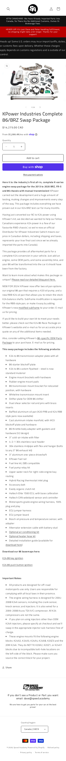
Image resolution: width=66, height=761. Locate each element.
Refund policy (53, 747)
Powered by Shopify (36, 747)
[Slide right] (40, 107)
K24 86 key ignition (12, 558)
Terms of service (42, 752)
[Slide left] (25, 107)
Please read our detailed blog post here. (34, 279)
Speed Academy (20, 747)
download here (14, 545)
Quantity (6, 140)
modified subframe (29, 307)
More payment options (33, 174)
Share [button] (9, 667)
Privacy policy (26, 752)
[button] (8, 8)
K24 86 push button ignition (17, 565)
